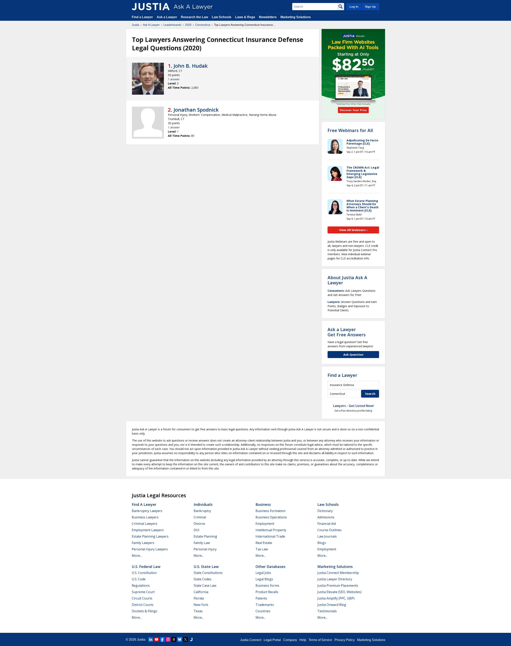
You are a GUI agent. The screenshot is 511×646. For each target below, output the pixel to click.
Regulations (141, 585)
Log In (354, 6)
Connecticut (202, 24)
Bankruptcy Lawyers (147, 511)
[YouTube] (156, 639)
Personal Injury (205, 549)
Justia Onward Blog (331, 604)
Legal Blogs (264, 579)
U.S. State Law (206, 566)
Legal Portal (272, 640)
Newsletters (268, 17)
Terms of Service (320, 640)
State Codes (202, 579)
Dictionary (325, 511)
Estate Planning (205, 536)
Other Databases (270, 566)
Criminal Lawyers (144, 523)
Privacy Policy (345, 640)
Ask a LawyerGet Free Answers (347, 331)
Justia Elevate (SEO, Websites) (339, 592)
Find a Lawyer (142, 17)
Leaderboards (172, 24)
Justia (135, 24)
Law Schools (221, 17)
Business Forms (267, 585)
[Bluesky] (179, 639)
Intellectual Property (271, 530)
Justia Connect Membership (338, 573)
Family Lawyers (143, 543)
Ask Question (353, 354)
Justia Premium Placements (337, 585)
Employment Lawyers (148, 530)
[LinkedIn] (150, 639)
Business (263, 504)
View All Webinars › (353, 230)
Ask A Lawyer (151, 24)
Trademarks (265, 604)
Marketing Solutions (295, 17)
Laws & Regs (245, 17)
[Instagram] (168, 639)
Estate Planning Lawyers (150, 536)
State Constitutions (208, 573)
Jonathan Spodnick (196, 109)
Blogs (321, 543)
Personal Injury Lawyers (150, 549)
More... (137, 555)
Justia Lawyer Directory (334, 579)
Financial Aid (326, 523)
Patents (261, 598)
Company (290, 640)
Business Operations (271, 517)
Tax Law (262, 549)
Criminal (200, 517)
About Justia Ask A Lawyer (347, 280)
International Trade (270, 536)
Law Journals (327, 536)
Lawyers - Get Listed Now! (353, 406)
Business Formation (270, 511)
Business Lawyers (145, 517)
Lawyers (334, 302)
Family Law (202, 543)
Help (302, 640)
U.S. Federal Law (146, 566)
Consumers (336, 291)
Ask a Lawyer (167, 17)
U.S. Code (139, 579)
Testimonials (327, 611)
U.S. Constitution (144, 573)
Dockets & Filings (144, 611)
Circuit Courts (142, 598)
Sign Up (370, 6)
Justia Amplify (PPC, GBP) (336, 598)
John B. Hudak (191, 65)
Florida (199, 598)
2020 (188, 24)
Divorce (199, 523)
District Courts (142, 604)
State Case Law (205, 585)
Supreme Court (143, 592)
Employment (265, 523)
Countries (263, 611)
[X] (185, 639)
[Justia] (151, 6)
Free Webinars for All (350, 130)
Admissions (325, 517)
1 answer (174, 79)
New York (201, 604)
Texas (198, 611)
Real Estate (264, 543)
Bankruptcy (202, 511)
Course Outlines (329, 530)
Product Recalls (267, 592)
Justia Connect (250, 640)
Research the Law (194, 17)
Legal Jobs (263, 573)
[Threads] (173, 639)
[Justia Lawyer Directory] (191, 639)
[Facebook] (162, 639)
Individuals (203, 504)
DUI (196, 530)
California (201, 592)
